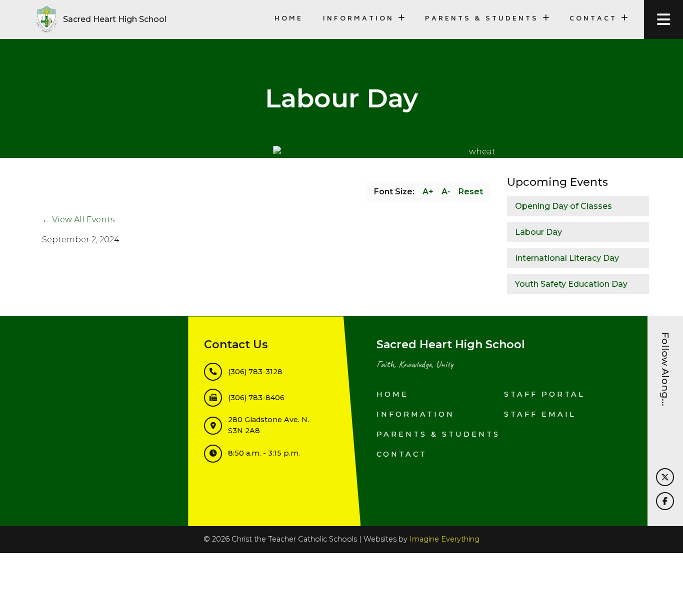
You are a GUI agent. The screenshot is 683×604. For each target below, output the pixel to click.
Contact (401, 454)
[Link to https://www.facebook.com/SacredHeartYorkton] (665, 501)
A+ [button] (428, 191)
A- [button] (446, 191)
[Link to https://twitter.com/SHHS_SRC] (665, 477)
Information (415, 414)
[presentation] (663, 19)
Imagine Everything (445, 539)
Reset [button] (470, 191)
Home (288, 19)
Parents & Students (438, 434)
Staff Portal (544, 394)
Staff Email (540, 414)
